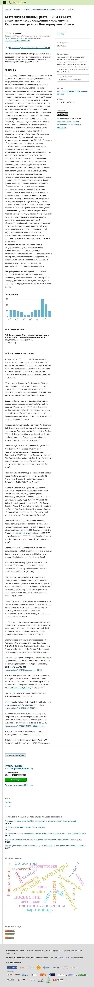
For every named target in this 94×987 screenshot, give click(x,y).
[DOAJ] (17, 974)
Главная (8, 9)
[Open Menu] (4, 2)
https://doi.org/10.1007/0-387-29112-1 (20, 708)
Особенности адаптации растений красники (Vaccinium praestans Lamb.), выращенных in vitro (45, 833)
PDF (62, 34)
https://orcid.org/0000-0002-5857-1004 (17, 41)
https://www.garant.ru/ (28, 533)
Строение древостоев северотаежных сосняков (25, 827)
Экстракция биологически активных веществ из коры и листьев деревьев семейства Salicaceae (45, 845)
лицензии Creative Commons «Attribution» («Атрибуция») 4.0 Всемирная (69, 124)
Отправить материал (15, 755)
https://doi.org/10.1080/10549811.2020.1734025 (24, 726)
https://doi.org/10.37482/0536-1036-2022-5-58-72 (29, 47)
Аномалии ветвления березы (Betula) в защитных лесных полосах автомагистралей (40, 821)
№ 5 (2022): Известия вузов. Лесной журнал (39, 9)
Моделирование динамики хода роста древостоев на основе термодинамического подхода (43, 839)
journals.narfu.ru (65, 957)
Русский (8, 802)
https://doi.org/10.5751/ (21, 688)
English (8, 806)
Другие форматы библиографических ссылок (70, 78)
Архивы (17, 9)
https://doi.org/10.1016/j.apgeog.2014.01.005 (23, 670)
